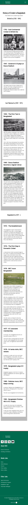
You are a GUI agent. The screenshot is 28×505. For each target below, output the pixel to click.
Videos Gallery (4, 470)
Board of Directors (5, 449)
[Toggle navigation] (25, 2)
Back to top (13, 502)
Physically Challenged (5, 486)
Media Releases (4, 464)
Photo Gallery (4, 468)
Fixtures (2, 466)
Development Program (6, 482)
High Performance (5, 480)
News (2, 462)
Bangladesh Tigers (5, 484)
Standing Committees (5, 451)
